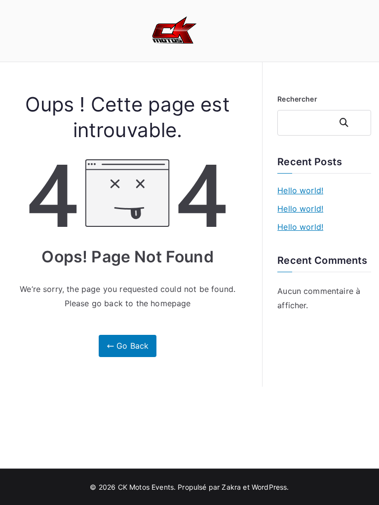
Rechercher (297, 99)
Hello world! (300, 190)
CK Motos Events (146, 487)
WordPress (269, 487)
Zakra (231, 487)
